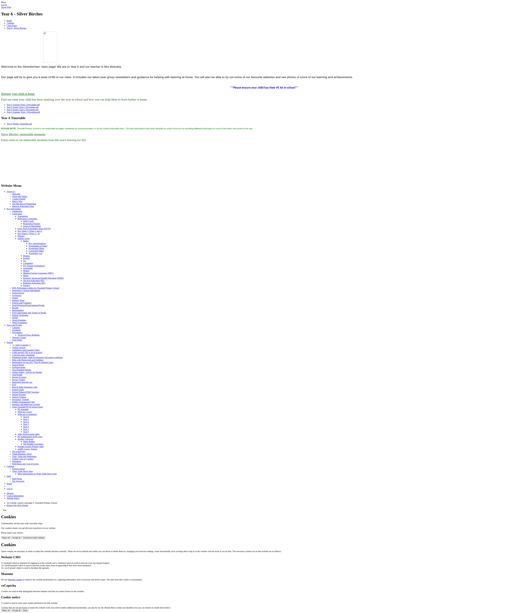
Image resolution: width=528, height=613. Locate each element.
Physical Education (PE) (33, 280)
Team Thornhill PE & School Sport (27, 407)
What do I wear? (25, 412)
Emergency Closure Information (26, 290)
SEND (15, 318)
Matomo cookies (15, 579)
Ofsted (15, 298)
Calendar (16, 327)
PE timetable (23, 409)
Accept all (16, 538)
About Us (11, 191)
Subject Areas (24, 238)
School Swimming (20, 315)
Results (15, 308)
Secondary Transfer (20, 399)
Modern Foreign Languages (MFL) (38, 273)
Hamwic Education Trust (23, 206)
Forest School (18, 293)
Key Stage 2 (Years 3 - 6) (29, 233)
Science (26, 285)
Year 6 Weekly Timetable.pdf (19, 124)
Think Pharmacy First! (22, 454)
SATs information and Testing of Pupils (29, 313)
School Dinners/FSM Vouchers (25, 392)
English (26, 258)
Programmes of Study (38, 246)
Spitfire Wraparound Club (23, 402)
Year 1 (26, 419)
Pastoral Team (18, 300)
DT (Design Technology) (34, 266)
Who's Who (17, 201)
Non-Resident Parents (21, 370)
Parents (10, 342)
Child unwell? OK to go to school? (27, 352)
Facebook (16, 330)
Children (10, 23)
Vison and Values (19, 196)
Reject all (6, 538)
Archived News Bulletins (29, 335)
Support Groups (19, 337)
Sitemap (10, 493)
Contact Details (18, 199)
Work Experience (19, 322)
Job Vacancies (18, 481)
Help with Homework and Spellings (27, 360)
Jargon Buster (18, 365)
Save (25, 610)
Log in (4, 5)
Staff (9, 476)
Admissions (17, 211)
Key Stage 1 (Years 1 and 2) (30, 231)
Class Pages (12, 25)
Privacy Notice (18, 380)
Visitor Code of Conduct (22, 459)
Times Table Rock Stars (22, 471)
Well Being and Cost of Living (25, 464)
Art (24, 261)
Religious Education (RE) (34, 283)
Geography (28, 268)
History (26, 271)
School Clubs (18, 389)
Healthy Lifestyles (25, 439)
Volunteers (16, 461)
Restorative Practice (31, 223)
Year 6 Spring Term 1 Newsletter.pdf (22, 107)
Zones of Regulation (32, 226)
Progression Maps (36, 248)
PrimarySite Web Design (17, 505)
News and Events (14, 325)
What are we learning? (27, 414)
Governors (16, 295)
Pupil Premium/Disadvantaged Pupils (28, 305)
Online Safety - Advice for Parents (27, 372)
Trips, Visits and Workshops (24, 456)
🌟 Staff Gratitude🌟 (21, 345)
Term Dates (17, 340)
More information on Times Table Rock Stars (37, 474)
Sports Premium (19, 320)
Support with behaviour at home (26, 404)
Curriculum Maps (36, 251)
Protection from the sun (22, 382)
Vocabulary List (35, 253)
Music (25, 275)
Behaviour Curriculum (27, 219)
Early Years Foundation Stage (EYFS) (34, 228)
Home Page (6, 7)
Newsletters (17, 332)
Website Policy (13, 498)
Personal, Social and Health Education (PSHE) (43, 278)
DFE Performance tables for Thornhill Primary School (35, 288)
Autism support (18, 347)
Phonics (21, 236)
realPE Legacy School (27, 449)
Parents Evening (19, 377)
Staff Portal (17, 479)
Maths (25, 241)
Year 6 (26, 432)
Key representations (37, 243)
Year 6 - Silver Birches (16, 28)
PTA (14, 385)
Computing (28, 263)
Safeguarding (18, 310)
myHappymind (18, 367)
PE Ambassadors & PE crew (30, 436)
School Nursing (19, 394)
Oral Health (17, 375)
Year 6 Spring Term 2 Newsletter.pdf (22, 109)
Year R (26, 417)
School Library (18, 469)
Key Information (14, 209)
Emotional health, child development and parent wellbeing (37, 357)
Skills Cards (28, 221)
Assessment (23, 216)
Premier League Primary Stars (31, 446)
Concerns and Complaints (23, 355)
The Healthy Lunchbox (33, 444)
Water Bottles (29, 441)
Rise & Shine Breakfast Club (24, 387)
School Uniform (19, 397)
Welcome (16, 194)
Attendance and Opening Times (26, 350)
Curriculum (17, 214)
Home (9, 21)
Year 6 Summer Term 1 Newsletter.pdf (23, 112)
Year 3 (26, 424)
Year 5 (26, 429)
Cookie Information (15, 496)
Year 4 (26, 427)
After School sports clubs (28, 434)
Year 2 (26, 422)
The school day (18, 451)
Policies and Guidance (21, 303)
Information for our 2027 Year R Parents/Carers (32, 362)
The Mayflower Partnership (24, 204)
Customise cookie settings (33, 538)
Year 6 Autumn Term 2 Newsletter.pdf (23, 105)
